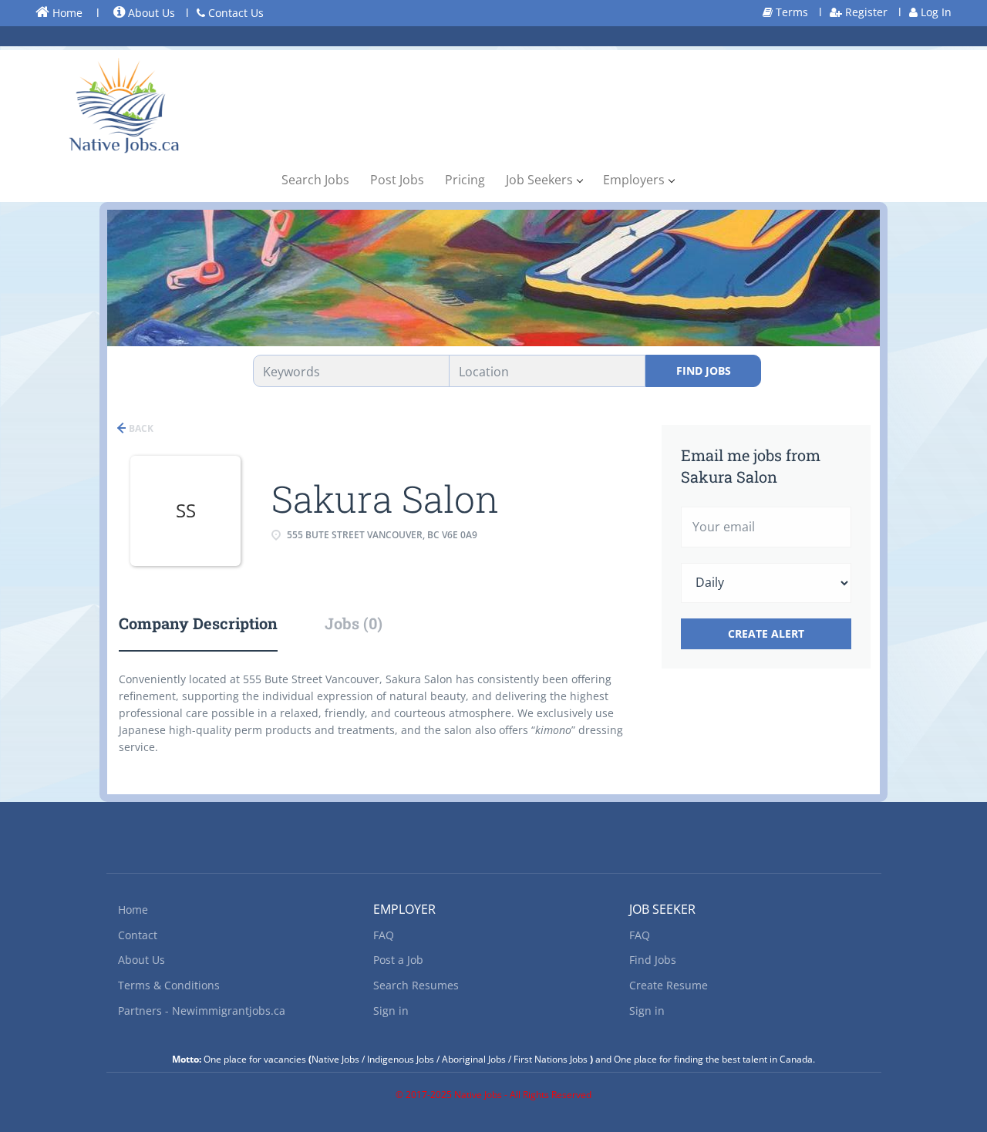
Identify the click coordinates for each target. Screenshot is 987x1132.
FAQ (383, 935)
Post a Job (398, 959)
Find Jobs (703, 370)
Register (865, 12)
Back (139, 428)
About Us (150, 12)
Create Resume (668, 985)
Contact (137, 935)
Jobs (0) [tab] (353, 623)
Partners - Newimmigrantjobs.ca (201, 1010)
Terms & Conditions (169, 985)
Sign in (391, 1010)
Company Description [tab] (198, 623)
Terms (790, 12)
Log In (935, 12)
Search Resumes (416, 985)
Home (66, 12)
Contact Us (234, 12)
